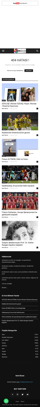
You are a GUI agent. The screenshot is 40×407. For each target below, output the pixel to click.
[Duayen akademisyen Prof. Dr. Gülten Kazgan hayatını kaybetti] (20, 230)
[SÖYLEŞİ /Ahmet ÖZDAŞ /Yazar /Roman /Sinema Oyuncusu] (20, 92)
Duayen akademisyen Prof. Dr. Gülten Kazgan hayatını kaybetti (18, 244)
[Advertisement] (20, 27)
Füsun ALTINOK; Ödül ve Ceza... (15, 159)
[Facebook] (12, 394)
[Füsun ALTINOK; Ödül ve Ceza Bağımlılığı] (20, 148)
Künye (17, 401)
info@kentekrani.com (26, 382)
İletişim (22, 401)
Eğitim (3, 100)
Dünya (3, 209)
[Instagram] (17, 394)
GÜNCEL (4, 129)
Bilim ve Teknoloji (6, 239)
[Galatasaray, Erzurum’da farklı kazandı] (20, 174)
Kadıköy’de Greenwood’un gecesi (16, 132)
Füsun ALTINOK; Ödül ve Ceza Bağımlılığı (13, 308)
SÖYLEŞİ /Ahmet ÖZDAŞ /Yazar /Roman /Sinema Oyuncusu (19, 299)
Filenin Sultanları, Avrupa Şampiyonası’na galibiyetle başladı (19, 317)
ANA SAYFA (29, 70)
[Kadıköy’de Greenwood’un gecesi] (20, 121)
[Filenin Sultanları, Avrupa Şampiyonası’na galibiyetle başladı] (20, 201)
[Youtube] (27, 394)
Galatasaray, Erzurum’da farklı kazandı (18, 186)
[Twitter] (22, 394)
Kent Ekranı (5, 108)
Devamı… (5, 287)
